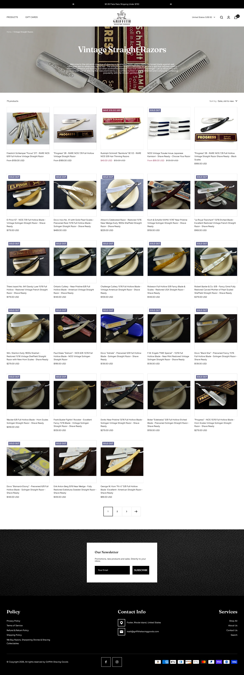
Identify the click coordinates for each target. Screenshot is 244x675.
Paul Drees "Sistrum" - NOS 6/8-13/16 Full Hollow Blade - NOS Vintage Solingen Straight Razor (73, 356)
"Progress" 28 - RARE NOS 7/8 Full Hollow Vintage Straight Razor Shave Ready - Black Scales (215, 156)
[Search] (221, 17)
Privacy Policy (13, 621)
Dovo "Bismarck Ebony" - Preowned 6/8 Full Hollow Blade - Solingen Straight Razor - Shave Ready (27, 489)
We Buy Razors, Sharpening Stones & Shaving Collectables (28, 642)
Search (234, 635)
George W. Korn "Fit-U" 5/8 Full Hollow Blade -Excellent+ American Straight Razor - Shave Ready (122, 489)
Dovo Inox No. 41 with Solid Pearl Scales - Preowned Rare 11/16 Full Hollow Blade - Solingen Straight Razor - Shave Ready (74, 223)
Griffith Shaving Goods (57, 662)
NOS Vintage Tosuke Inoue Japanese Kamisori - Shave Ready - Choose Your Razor (168, 155)
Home (9, 32)
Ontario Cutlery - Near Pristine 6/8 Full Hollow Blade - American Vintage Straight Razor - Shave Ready (74, 289)
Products (12, 17)
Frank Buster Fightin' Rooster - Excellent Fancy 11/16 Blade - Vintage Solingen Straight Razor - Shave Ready (73, 422)
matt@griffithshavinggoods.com (143, 631)
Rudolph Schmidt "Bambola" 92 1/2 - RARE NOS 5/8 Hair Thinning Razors (121, 155)
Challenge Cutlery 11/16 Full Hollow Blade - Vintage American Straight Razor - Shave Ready (121, 289)
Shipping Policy (14, 635)
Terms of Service (15, 625)
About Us (232, 625)
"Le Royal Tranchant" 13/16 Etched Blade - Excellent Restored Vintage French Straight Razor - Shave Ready (215, 223)
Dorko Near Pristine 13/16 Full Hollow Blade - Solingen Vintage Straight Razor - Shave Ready (122, 422)
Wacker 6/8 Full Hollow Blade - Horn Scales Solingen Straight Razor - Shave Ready (27, 421)
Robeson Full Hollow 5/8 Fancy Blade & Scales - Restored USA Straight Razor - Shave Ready (166, 289)
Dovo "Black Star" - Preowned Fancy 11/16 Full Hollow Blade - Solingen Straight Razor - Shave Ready (215, 356)
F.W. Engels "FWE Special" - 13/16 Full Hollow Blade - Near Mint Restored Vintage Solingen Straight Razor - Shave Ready (168, 356)
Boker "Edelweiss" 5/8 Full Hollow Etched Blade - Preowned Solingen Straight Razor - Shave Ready (168, 422)
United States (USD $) (202, 17)
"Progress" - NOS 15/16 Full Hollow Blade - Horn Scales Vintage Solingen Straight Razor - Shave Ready (214, 422)
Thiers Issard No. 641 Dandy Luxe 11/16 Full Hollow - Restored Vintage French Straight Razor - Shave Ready (27, 289)
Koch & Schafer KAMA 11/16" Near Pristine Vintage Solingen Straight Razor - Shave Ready (167, 223)
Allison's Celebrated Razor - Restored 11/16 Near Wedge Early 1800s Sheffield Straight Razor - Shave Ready (121, 223)
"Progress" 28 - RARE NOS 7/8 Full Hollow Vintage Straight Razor (74, 155)
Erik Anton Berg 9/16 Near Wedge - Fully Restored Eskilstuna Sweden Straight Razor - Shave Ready (75, 489)
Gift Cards (31, 17)
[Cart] (235, 17)
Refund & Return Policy (18, 630)
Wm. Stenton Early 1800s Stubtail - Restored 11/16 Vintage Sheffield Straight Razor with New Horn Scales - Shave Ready (27, 356)
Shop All (233, 621)
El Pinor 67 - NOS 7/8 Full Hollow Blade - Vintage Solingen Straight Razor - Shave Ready (26, 223)
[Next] (136, 511)
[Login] (228, 17)
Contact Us (231, 630)
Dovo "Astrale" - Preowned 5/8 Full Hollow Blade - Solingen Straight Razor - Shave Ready (121, 356)
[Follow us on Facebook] (106, 662)
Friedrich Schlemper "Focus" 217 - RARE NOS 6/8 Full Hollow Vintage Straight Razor (28, 155)
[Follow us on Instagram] (117, 662)
